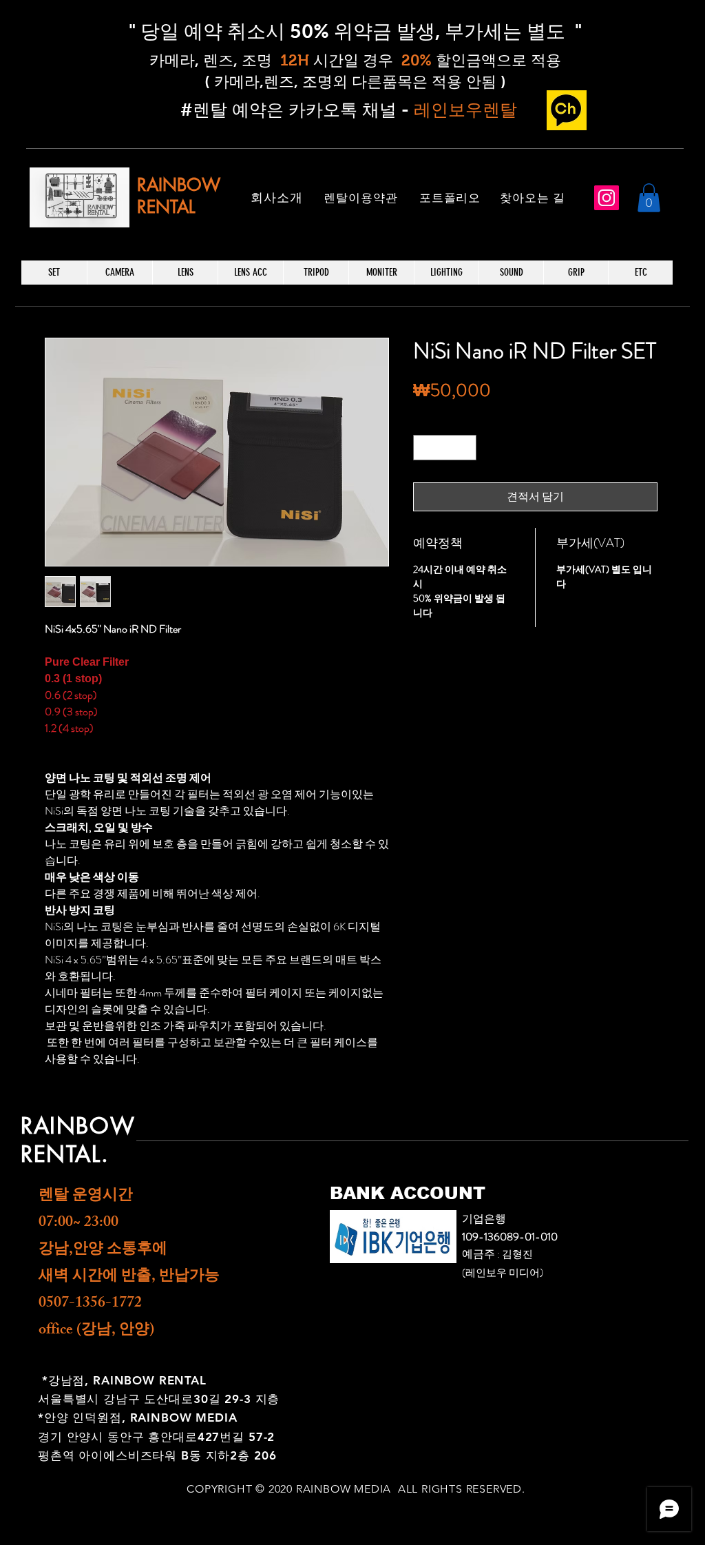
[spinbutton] (444, 448)
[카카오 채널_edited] (567, 110)
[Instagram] (606, 197)
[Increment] (465, 448)
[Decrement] (423, 448)
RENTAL (166, 207)
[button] (649, 197)
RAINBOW (178, 185)
